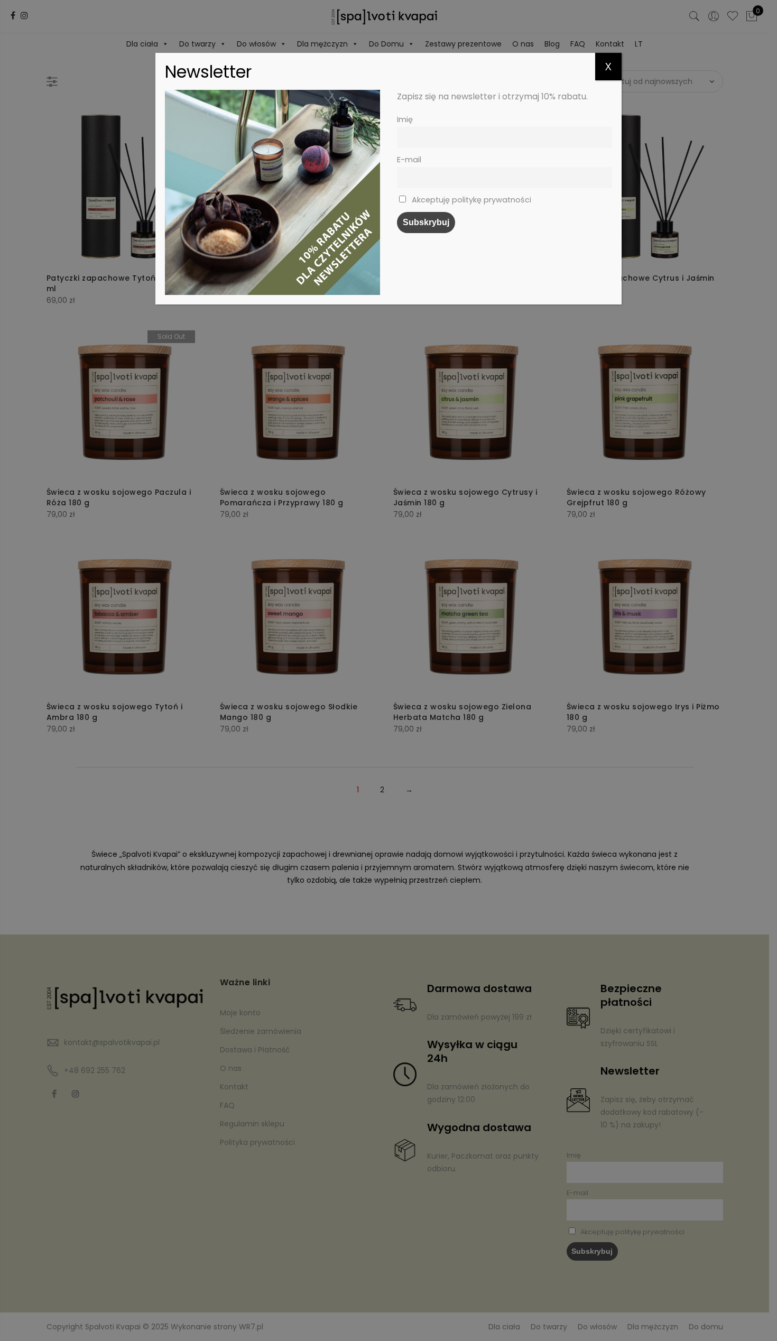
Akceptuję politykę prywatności (470, 200)
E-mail (409, 159)
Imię (405, 119)
